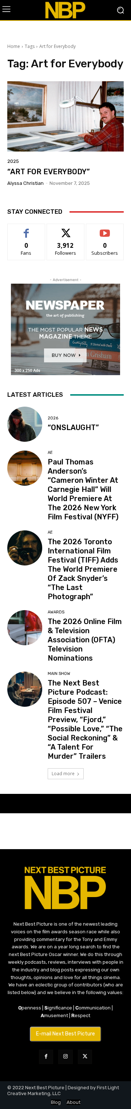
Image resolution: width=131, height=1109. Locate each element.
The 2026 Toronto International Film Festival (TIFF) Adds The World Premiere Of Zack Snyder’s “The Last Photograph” (83, 569)
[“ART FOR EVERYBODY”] (65, 116)
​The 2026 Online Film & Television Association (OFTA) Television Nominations (85, 639)
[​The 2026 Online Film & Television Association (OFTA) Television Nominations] (24, 627)
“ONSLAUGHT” (73, 427)
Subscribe (105, 229)
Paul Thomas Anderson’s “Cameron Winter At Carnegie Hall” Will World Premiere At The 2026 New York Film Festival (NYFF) (83, 489)
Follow (65, 229)
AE (50, 453)
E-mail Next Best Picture (65, 1034)
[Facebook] (46, 1057)
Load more (63, 773)
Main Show (59, 674)
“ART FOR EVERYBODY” (48, 171)
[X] (85, 1057)
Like (26, 229)
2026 (53, 418)
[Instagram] (65, 1057)
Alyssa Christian (25, 183)
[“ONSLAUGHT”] (24, 424)
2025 (13, 161)
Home (13, 46)
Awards (56, 612)
